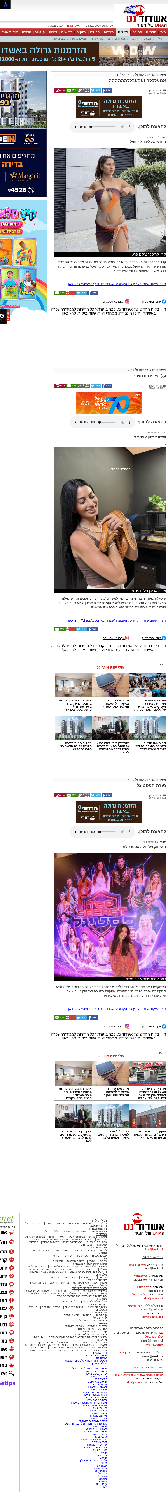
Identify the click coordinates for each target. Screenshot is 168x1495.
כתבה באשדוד (98, 1395)
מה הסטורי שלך (100, 38)
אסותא (103, 1437)
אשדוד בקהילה (97, 1238)
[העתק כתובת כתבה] (83, 69)
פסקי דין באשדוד (97, 1284)
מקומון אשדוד (99, 1342)
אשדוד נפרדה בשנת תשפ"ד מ (47, 1251)
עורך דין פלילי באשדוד (94, 1405)
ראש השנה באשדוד (83, 1303)
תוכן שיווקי (101, 1273)
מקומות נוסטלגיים (97, 1265)
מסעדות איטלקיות (35, 1195)
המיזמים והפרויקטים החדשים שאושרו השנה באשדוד (77, 1295)
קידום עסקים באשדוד (95, 1332)
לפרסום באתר (55, 25)
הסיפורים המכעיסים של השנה (86, 1230)
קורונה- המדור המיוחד (94, 1290)
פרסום (103, 1416)
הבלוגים (101, 1257)
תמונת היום (70, 1235)
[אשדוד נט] (138, 1194)
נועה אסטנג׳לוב (151, 800)
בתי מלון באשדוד (97, 1334)
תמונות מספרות (75, 1219)
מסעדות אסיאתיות (82, 1197)
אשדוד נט (158, 53)
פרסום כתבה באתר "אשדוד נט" (89, 1326)
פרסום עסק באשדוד (95, 1313)
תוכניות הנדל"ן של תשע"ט (53, 1303)
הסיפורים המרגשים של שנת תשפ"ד (87, 1251)
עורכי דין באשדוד (74, 1284)
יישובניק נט (100, 1337)
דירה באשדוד (99, 1400)
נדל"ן (46, 1189)
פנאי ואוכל (62, 1300)
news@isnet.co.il (152, 1275)
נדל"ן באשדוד (99, 1311)
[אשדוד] (141, 28)
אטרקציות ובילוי (86, 1279)
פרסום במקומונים (97, 1340)
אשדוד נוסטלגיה (96, 1262)
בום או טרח (58, 38)
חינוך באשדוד (78, 1308)
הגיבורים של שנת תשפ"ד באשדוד (88, 1249)
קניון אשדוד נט (58, 1308)
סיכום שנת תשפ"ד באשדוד (89, 1246)
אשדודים (120, 38)
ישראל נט (101, 1316)
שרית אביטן (153, 391)
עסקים (81, 32)
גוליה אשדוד (100, 1426)
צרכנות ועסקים (97, 1270)
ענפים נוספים (99, 1214)
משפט (26, 32)
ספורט (137, 32)
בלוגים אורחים (69, 1260)
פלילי (56, 1189)
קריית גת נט (100, 1411)
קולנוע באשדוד (41, 1208)
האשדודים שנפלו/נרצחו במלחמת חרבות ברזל (82, 1254)
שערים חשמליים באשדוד (93, 1379)
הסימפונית (101, 1429)
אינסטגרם (54, 1235)
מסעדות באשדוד (97, 1348)
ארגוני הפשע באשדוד (75, 1189)
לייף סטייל (100, 1276)
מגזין (104, 1216)
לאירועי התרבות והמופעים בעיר (90, 1208)
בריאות (65, 1241)
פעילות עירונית (81, 1241)
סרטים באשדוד (98, 1308)
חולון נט (102, 1413)
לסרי (104, 1445)
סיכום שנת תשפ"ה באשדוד (89, 1292)
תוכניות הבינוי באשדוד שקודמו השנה (45, 1249)
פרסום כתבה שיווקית (95, 1390)
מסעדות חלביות (76, 1195)
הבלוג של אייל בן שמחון (94, 1260)
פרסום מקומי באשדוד (95, 1329)
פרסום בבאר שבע (97, 1358)
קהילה (95, 32)
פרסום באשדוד (98, 1384)
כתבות (103, 1219)
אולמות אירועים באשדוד (93, 1397)
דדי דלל (102, 1432)
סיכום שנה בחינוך (85, 1227)
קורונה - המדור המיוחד (92, 1287)
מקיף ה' (102, 1434)
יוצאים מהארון (78, 38)
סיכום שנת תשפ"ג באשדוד (90, 1222)
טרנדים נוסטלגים (51, 1265)
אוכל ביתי (101, 1197)
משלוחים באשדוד (97, 1345)
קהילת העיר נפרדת (85, 1243)
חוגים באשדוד (61, 1208)
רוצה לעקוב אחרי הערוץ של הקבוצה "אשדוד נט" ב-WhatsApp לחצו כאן (117, 242)
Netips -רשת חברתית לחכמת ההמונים (86, 1382)
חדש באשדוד (71, 1273)
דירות (53, 32)
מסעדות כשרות (50, 1200)
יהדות (76, 1300)
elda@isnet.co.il (153, 1256)
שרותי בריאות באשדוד (94, 1363)
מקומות (134, 38)
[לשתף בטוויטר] (95, 69)
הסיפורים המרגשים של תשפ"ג (65, 1225)
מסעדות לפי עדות (72, 1200)
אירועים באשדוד (98, 1366)
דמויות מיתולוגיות (74, 1265)
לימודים (86, 1273)
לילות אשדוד (87, 1235)
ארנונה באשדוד (98, 1374)
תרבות (109, 32)
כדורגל (56, 1214)
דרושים (66, 32)
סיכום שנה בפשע (62, 1227)
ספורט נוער (82, 1214)
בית (163, 32)
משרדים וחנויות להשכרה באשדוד (88, 1361)
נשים (104, 1300)
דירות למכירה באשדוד (94, 1350)
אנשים (147, 38)
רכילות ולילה (139, 53)
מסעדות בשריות (98, 1195)
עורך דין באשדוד (98, 1408)
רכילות (123, 32)
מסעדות (101, 1192)
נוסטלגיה (58, 1219)
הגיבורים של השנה (96, 1225)
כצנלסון (102, 1439)
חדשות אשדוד (98, 1187)
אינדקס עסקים (45, 1300)
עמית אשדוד (100, 1424)
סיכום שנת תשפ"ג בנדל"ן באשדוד (47, 1230)
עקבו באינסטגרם (114, 259)
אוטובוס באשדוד (36, 1305)
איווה (104, 1421)
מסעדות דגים (56, 1195)
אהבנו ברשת (90, 1300)
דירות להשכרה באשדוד (94, 1353)
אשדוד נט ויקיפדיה (96, 1387)
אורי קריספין (134, 1264)
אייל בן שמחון (99, 1321)
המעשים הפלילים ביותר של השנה (67, 1305)
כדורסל (68, 1214)
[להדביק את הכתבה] (70, 252)
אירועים (102, 1235)
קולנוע (40, 32)
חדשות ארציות (99, 1189)
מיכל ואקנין (101, 1442)
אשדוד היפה (99, 1241)
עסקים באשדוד (37, 1308)
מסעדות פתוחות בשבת (55, 1197)
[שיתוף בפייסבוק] (106, 69)
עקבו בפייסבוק (152, 259)
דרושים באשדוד (98, 1369)
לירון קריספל (153, 95)
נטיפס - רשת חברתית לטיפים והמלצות (86, 1319)
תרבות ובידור (98, 1206)
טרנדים (70, 1279)
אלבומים (101, 1233)
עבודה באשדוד (98, 1392)
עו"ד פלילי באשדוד (96, 1403)
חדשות (151, 32)
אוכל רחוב (86, 1203)
